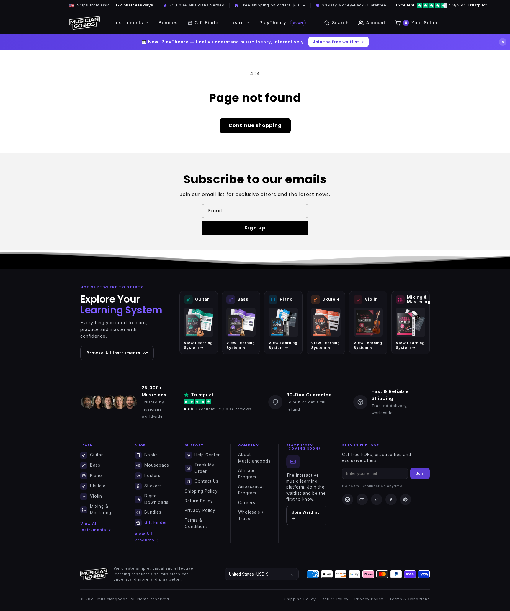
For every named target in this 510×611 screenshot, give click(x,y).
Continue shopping (255, 125)
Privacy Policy (200, 510)
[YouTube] (362, 499)
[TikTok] (376, 499)
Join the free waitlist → (338, 41)
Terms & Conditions (196, 523)
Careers (246, 502)
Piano (96, 475)
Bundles (168, 22)
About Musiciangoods (254, 457)
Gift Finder (207, 22)
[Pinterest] (405, 499)
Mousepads (156, 465)
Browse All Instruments (113, 352)
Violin (96, 496)
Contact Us (206, 481)
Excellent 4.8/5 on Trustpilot (426, 5)
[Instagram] (347, 499)
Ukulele (98, 485)
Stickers (153, 485)
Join (420, 473)
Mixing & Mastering (100, 509)
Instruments (129, 22)
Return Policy (199, 501)
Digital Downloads (156, 499)
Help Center (207, 454)
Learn (237, 22)
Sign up (255, 227)
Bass (95, 465)
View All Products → (147, 536)
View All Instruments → (95, 526)
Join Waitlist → (305, 515)
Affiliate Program (247, 473)
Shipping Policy (201, 491)
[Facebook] (391, 499)
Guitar (96, 454)
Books (151, 454)
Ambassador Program (251, 489)
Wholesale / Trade (251, 515)
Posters (152, 475)
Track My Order (204, 468)
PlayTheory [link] (281, 22)
